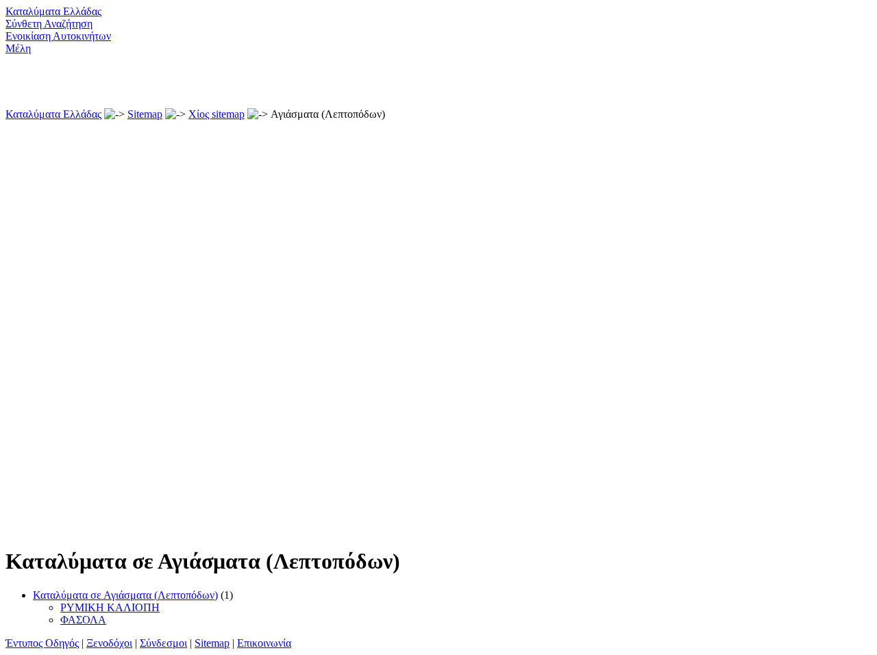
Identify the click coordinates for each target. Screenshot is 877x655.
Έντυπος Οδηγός (42, 643)
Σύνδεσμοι (163, 643)
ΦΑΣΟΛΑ (83, 620)
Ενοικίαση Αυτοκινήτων (58, 36)
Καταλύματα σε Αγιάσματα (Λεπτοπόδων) (125, 595)
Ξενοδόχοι (109, 643)
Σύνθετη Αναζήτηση (48, 23)
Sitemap (144, 114)
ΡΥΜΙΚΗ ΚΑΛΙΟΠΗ (110, 607)
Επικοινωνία (264, 643)
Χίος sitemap (216, 114)
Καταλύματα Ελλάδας (53, 11)
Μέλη (18, 48)
